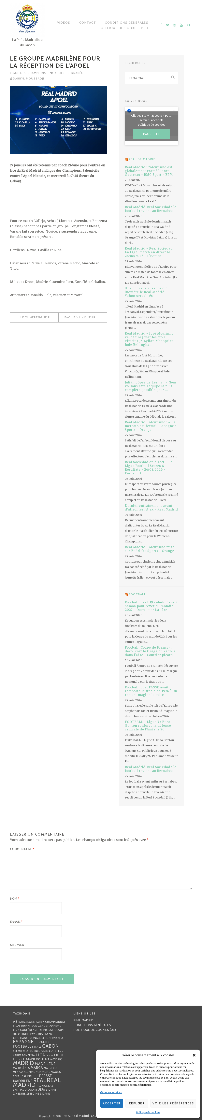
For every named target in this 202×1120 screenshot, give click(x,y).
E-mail (16, 922)
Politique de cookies (148, 1112)
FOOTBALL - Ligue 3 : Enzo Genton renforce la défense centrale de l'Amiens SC (148, 725)
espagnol (43, 1042)
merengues (51, 1072)
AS (15, 1021)
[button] (194, 1055)
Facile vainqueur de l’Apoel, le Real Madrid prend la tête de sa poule (86, 317)
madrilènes (21, 1068)
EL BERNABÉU (54, 1038)
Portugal (20, 1076)
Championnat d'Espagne (29, 1026)
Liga (40, 1054)
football (22, 1046)
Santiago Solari (25, 1089)
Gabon (50, 1046)
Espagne (23, 1041)
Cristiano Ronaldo (28, 1038)
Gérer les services (111, 1092)
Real (39, 1080)
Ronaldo (44, 1086)
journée (34, 1051)
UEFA (41, 1089)
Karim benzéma (24, 1055)
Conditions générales (126, 22)
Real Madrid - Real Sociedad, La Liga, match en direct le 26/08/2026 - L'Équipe (149, 252)
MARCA (37, 1068)
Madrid (23, 1063)
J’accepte (151, 134)
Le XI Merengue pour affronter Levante (39, 317)
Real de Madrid (142, 159)
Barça (40, 1021)
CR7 (32, 1034)
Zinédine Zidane (38, 1093)
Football (137, 594)
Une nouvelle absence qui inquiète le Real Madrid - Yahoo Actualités (146, 292)
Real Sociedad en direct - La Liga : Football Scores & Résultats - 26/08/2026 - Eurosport (148, 467)
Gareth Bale (20, 1051)
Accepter (112, 1103)
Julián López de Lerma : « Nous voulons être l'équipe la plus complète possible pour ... (151, 386)
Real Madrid (84, 1020)
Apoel (60, 73)
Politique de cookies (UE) (124, 28)
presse (32, 1076)
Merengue (33, 1071)
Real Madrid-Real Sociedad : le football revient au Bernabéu (150, 209)
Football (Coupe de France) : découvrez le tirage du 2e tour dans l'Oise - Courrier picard (150, 651)
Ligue (49, 1055)
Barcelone (27, 1021)
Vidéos (63, 22)
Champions (53, 1025)
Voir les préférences (173, 1103)
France (36, 1046)
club (16, 1030)
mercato (19, 1071)
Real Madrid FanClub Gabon (92, 1116)
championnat (55, 1022)
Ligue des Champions (28, 73)
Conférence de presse (37, 1029)
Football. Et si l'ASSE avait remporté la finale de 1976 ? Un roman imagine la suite (151, 691)
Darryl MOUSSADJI (28, 78)
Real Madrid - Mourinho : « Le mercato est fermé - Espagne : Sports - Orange (150, 426)
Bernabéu (76, 73)
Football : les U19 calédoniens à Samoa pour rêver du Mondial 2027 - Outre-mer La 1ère (151, 606)
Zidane (51, 1089)
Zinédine (19, 1093)
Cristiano (45, 1034)
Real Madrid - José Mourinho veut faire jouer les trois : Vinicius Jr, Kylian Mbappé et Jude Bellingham (149, 339)
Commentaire (22, 849)
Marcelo (50, 1068)
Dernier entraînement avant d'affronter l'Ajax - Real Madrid (151, 507)
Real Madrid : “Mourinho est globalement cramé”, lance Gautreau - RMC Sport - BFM (149, 171)
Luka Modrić (52, 1059)
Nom (14, 898)
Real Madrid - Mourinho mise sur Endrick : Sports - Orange (149, 549)
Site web (17, 945)
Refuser (137, 1103)
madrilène (45, 1063)
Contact (87, 22)
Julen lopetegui (53, 1050)
